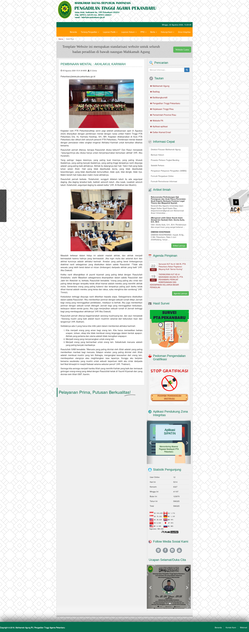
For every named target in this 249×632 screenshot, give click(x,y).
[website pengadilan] (158, 550)
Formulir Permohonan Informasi (164, 181)
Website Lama (182, 49)
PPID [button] (142, 32)
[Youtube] (179, 550)
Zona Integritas (184, 32)
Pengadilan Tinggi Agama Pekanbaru (49, 627)
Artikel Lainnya (179, 245)
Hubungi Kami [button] (167, 32)
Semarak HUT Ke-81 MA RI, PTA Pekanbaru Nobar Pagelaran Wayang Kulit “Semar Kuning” (172, 266)
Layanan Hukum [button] (128, 32)
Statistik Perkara (157, 165)
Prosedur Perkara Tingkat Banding (165, 160)
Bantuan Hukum (157, 154)
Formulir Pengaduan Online (162, 176)
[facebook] (165, 550)
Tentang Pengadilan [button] (89, 32)
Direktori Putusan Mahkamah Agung (166, 149)
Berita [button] (153, 32)
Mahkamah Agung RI (24, 627)
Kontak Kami (231, 627)
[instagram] (172, 550)
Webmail (243, 627)
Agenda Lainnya (180, 293)
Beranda (73, 32)
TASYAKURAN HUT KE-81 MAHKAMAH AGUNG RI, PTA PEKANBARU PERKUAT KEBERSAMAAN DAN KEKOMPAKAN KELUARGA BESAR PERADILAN (166, 281)
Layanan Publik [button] (109, 32)
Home (60, 39)
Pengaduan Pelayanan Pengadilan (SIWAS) (169, 170)
